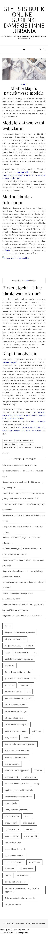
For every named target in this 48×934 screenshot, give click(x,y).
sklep (27, 280)
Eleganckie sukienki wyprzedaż (18, 672)
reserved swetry (12, 816)
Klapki (24, 84)
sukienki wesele (11, 836)
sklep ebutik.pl (29, 823)
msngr (37, 783)
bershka (29, 645)
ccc (35, 652)
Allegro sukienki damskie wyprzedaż (20, 632)
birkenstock (8, 441)
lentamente (36, 731)
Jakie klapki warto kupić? (24, 441)
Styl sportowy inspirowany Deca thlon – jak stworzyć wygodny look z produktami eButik (24, 415)
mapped (26, 737)
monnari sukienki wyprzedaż (16, 783)
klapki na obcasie (26, 444)
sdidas (28, 816)
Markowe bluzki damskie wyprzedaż (20, 744)
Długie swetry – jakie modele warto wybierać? (22, 615)
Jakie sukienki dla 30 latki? (15, 704)
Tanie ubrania (34, 862)
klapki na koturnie (10, 444)
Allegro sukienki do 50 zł (15, 639)
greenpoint (9, 685)
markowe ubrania (12, 764)
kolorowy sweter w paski (15, 731)
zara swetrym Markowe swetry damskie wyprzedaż (22, 890)
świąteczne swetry (13, 904)
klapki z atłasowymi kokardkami (30, 447)
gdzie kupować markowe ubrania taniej (21, 678)
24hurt (7, 626)
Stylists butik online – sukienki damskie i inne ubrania (24, 20)
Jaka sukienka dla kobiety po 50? (18, 698)
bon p (7, 652)
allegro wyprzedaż (12, 645)
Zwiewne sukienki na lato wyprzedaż (20, 898)
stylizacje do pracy (13, 829)
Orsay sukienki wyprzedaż (16, 809)
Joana (7, 453)
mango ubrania (11, 737)
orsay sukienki (11, 803)
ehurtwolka (9, 665)
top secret (9, 868)
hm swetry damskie (13, 691)
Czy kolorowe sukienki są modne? (19, 659)
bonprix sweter (21, 652)
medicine (38, 770)
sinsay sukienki (11, 823)
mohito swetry (30, 777)
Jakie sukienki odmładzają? (16, 711)
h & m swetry (25, 685)
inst (28, 691)
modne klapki (9, 362)
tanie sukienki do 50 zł (14, 855)
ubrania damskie (26, 868)
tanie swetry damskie (14, 862)
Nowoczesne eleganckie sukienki (18, 796)
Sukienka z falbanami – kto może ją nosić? (19, 465)
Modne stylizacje (38, 421)
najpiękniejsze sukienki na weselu (19, 790)
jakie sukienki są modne (14, 718)
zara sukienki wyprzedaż (15, 882)
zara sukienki (22, 875)
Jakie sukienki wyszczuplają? (16, 724)
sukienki (29, 829)
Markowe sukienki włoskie (16, 757)
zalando (8, 875)
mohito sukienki (11, 777)
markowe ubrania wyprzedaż (17, 770)
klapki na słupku (9, 447)
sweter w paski (30, 836)
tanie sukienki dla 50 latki (15, 849)
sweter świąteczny (13, 842)
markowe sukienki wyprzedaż (17, 750)
